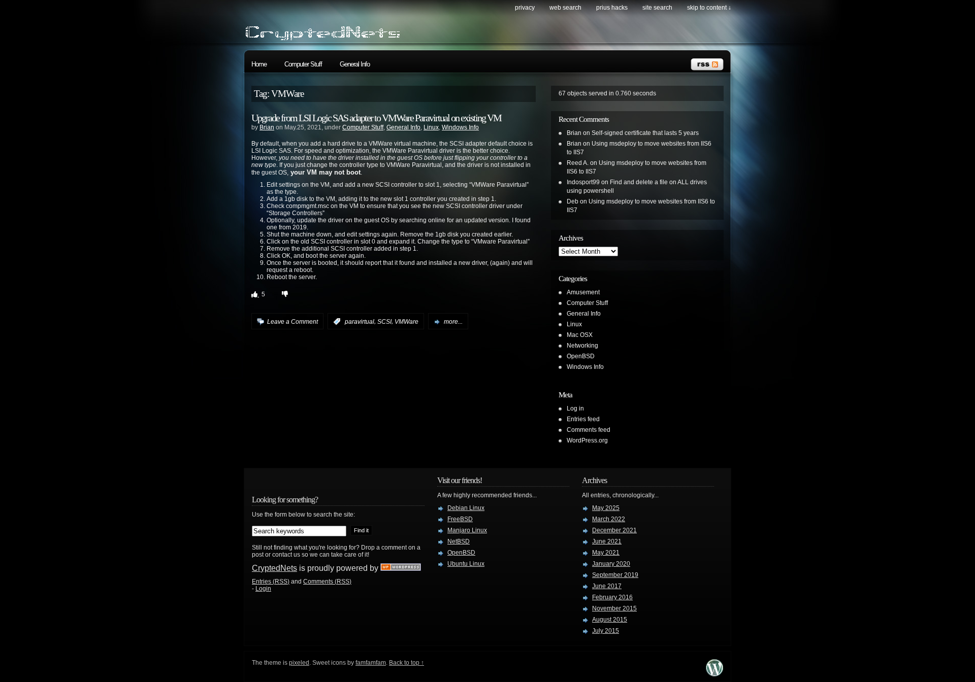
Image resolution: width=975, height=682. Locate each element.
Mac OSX (580, 334)
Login (263, 588)
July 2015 (605, 630)
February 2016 (612, 597)
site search (657, 7)
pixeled (299, 662)
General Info (355, 64)
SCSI (384, 321)
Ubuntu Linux (465, 563)
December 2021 (614, 530)
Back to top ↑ (406, 662)
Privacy (525, 7)
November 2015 (614, 608)
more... (453, 321)
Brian (266, 127)
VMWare (406, 321)
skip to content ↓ (709, 7)
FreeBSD (460, 519)
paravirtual (359, 321)
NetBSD (458, 541)
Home (259, 64)
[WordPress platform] (714, 673)
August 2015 (609, 619)
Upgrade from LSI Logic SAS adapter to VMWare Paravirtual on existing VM (376, 117)
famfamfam (370, 662)
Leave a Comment (292, 321)
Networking (582, 345)
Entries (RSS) (270, 581)
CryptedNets (274, 568)
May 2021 (606, 552)
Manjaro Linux (467, 530)
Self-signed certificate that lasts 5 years (645, 133)
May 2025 (606, 508)
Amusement (583, 292)
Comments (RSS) (327, 581)
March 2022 (608, 519)
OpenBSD (581, 356)
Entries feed (583, 419)
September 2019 (615, 574)
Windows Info (460, 127)
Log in (575, 408)
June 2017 (607, 586)
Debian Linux (465, 508)
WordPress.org (587, 440)
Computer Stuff (303, 64)
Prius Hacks (612, 7)
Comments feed (588, 429)
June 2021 (607, 541)
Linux (431, 127)
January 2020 (611, 563)
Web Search (565, 7)
